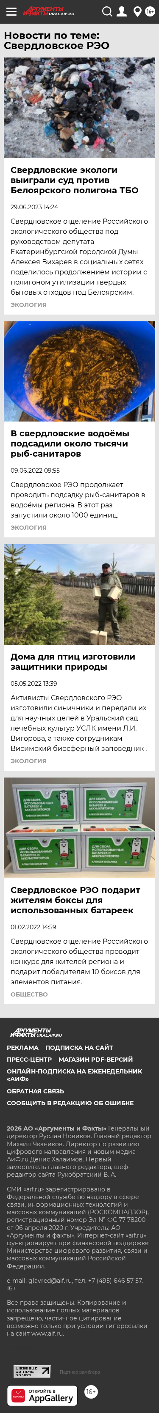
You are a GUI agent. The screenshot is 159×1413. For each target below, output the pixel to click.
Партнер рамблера (80, 1372)
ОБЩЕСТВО (29, 994)
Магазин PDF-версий (96, 1059)
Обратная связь (35, 1091)
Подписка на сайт (79, 1048)
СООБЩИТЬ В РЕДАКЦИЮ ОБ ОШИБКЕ (70, 1103)
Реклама (23, 1048)
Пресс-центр (29, 1059)
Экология (29, 305)
